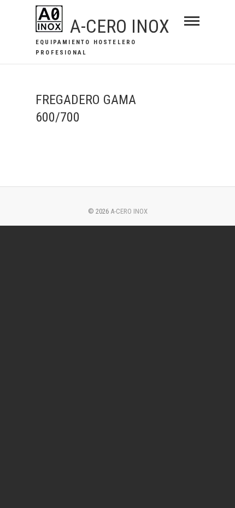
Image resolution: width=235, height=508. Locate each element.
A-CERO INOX (119, 26)
